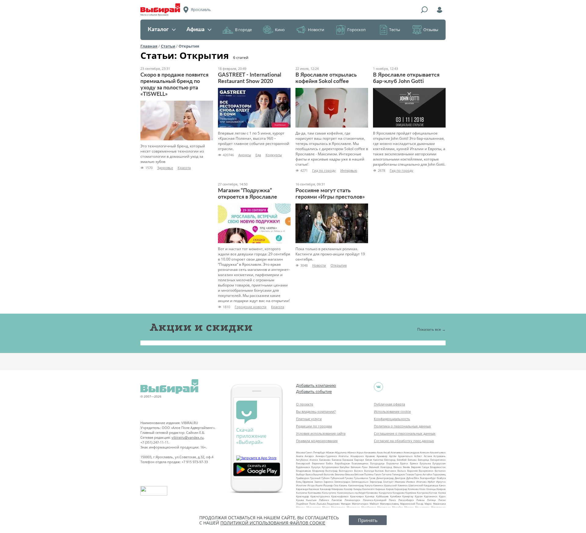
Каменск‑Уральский (385, 485)
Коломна (301, 492)
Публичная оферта (389, 404)
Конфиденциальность (392, 418)
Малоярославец (389, 503)
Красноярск (357, 496)
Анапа (299, 456)
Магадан (346, 503)
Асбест (418, 456)
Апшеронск (357, 456)
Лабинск (324, 500)
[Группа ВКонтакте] (378, 386)
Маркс (428, 503)
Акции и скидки (201, 327)
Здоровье (165, 168)
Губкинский (337, 478)
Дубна (409, 478)
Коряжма (410, 492)
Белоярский (303, 463)
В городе (243, 29)
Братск (404, 463)
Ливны (420, 500)
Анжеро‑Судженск (326, 456)
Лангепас (336, 500)
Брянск (414, 463)
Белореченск (438, 459)
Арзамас (370, 456)
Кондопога (385, 492)
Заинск (318, 481)
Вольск (401, 470)
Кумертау (407, 496)
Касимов (314, 489)
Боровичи (392, 463)
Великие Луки (359, 467)
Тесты (394, 29)
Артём (392, 456)
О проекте (304, 404)
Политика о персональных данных (402, 426)
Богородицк (377, 463)
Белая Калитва (374, 459)
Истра (310, 485)
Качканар (325, 489)
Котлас (433, 492)
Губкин (325, 478)
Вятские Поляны (364, 474)
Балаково (325, 459)
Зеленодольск (359, 481)
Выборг (300, 474)
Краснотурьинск (320, 496)
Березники (318, 463)
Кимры (357, 489)
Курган (419, 496)
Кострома (423, 492)
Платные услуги (309, 418)
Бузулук (315, 467)
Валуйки (344, 467)
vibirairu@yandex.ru (188, 437)
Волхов (379, 470)
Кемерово (337, 489)
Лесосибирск (406, 500)
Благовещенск (360, 463)
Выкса (309, 474)
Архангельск (405, 456)
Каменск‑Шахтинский (410, 485)
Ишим (319, 485)
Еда (258, 155)
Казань (343, 485)
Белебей (402, 459)
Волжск (358, 470)
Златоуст (388, 481)
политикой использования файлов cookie (272, 523)
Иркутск (441, 481)
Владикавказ (303, 470)
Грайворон (302, 478)
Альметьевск (438, 452)
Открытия (339, 265)
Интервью (348, 170)
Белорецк (423, 459)
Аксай (386, 452)
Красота (184, 168)
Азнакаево (370, 452)
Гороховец (439, 474)
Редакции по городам (314, 426)
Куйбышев (382, 496)
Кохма (442, 492)
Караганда (302, 489)
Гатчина (386, 474)
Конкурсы (274, 155)
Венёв (406, 467)
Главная (148, 46)
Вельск (397, 467)
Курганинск (430, 496)
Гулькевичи (361, 478)
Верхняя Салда (420, 467)
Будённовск (303, 467)
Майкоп (374, 503)
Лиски (442, 500)
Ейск (416, 478)
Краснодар (302, 496)
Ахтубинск (302, 459)
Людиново (333, 503)
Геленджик (398, 474)
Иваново (400, 481)
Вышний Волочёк (323, 474)
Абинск (351, 452)
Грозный (315, 478)
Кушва (300, 500)
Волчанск (390, 470)
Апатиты (343, 456)
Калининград (356, 485)
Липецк (431, 500)
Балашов (347, 459)
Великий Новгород (380, 467)
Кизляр (348, 489)
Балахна (336, 459)
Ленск (392, 500)
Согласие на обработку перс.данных (404, 440)
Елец (299, 481)
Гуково (349, 478)
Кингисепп (368, 489)
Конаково (372, 492)
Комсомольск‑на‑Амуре (351, 492)
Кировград (400, 489)
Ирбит (431, 481)
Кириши (380, 489)
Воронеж (412, 470)
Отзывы (430, 29)
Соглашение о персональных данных (405, 433)
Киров (390, 489)
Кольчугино (329, 492)
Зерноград (376, 481)
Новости (316, 29)
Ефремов (307, 481)
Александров (411, 452)
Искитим (301, 485)
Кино (280, 29)
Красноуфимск (340, 496)
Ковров (441, 489)
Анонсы (244, 155)
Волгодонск (346, 470)
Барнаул (359, 459)
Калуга (368, 485)
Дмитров (400, 478)
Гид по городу (324, 170)
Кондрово (398, 492)
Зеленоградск (342, 481)
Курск (442, 496)
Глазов (410, 474)
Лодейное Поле (305, 503)
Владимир (318, 470)
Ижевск (410, 481)
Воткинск (440, 470)
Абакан (330, 452)
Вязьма (349, 474)
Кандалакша (431, 485)
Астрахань (439, 456)
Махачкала (439, 503)
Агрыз (360, 452)
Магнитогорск (360, 503)
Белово (412, 459)
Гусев (372, 478)
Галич (377, 474)
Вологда (369, 470)
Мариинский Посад (412, 503)
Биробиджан (342, 463)
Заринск (328, 481)
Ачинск (313, 459)
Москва (300, 452)
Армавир (382, 456)
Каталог (158, 29)
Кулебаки (395, 496)
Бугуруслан (439, 463)
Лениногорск (352, 500)
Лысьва (321, 503)
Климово (413, 489)
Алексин (424, 452)
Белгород (390, 459)
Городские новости (250, 307)
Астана (428, 456)
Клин (422, 489)
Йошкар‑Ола (330, 485)
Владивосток (438, 467)
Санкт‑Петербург (315, 452)
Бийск (329, 463)
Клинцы (431, 489)
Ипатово (421, 481)
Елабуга (441, 478)
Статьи (168, 46)
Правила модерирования (317, 440)
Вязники (340, 474)
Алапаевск (397, 452)
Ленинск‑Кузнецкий (374, 500)
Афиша (195, 29)
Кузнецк (369, 496)
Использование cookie (392, 411)
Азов (380, 452)
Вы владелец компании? (316, 411)
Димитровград (385, 478)
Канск (442, 485)
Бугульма (425, 463)
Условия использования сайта (320, 433)
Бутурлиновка (330, 467)
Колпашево (314, 492)
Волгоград (331, 470)
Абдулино (341, 452)
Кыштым (311, 500)
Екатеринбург (428, 478)
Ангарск (309, 456)
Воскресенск (426, 470)
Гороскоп (356, 29)
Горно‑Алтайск (423, 474)
